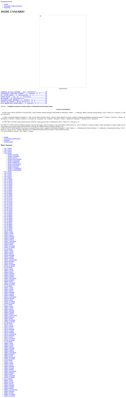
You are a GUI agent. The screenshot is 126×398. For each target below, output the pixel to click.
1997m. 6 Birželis (9, 332)
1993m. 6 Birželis (9, 258)
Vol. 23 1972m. (8, 199)
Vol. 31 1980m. (8, 212)
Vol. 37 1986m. (8, 221)
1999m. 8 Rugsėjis (9, 372)
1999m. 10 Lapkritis (9, 375)
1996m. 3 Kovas (8, 309)
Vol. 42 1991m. (8, 229)
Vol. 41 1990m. (8, 227)
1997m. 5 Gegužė (9, 331)
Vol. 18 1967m (8, 191)
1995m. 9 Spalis (8, 300)
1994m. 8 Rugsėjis (9, 280)
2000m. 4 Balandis (9, 385)
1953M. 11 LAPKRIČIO (14, 168)
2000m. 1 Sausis (8, 380)
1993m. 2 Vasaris (8, 252)
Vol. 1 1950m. (8, 148)
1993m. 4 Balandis (9, 255)
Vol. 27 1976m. (8, 205)
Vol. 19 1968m (8, 193)
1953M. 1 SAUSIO (13, 154)
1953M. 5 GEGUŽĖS (14, 161)
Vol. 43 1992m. (8, 230)
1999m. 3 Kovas (8, 365)
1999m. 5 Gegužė (9, 368)
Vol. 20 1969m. (8, 195)
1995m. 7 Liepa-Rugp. (10, 297)
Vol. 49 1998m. (8, 341)
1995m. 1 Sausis (8, 287)
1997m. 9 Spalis (8, 337)
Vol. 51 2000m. (8, 379)
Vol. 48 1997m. (8, 323)
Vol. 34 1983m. (8, 216)
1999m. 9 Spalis (8, 374)
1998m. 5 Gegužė (9, 349)
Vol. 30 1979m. (8, 210)
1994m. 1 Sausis (8, 269)
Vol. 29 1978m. (8, 208)
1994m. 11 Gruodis (9, 284)
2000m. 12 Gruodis (9, 396)
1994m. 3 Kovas (8, 272)
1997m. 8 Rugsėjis (9, 335)
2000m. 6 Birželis (9, 388)
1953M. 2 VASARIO (13, 156)
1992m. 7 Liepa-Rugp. (10, 241)
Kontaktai (6, 140)
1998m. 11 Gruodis (9, 358)
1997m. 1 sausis (8, 324)
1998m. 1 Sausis (8, 343)
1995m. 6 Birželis (9, 295)
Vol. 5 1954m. (8, 171)
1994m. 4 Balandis (9, 273)
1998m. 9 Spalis (8, 355)
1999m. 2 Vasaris (8, 363)
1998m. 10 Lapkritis (9, 357)
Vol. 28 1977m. (8, 207)
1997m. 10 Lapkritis (9, 338)
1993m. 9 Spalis (8, 263)
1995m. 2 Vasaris (8, 289)
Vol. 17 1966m (8, 190)
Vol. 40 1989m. (8, 225)
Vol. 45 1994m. (8, 267)
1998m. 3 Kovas (8, 346)
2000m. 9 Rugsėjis (9, 391)
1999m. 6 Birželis (9, 369)
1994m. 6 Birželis (9, 276)
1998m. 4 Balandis (9, 348)
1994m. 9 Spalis (8, 281)
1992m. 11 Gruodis (9, 247)
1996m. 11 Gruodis (9, 321)
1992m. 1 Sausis (8, 232)
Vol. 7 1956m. (8, 174)
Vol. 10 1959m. (8, 179)
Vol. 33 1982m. (8, 215)
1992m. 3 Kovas (8, 235)
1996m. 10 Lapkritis (9, 320)
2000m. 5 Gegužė (9, 386)
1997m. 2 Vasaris (8, 326)
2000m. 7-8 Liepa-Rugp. (11, 389)
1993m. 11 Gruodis (9, 266)
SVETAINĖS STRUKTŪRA (12, 138)
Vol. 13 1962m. (8, 184)
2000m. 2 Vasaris (8, 382)
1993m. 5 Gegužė (9, 256)
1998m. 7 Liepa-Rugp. (10, 352)
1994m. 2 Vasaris (8, 270)
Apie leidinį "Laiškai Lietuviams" (13, 6)
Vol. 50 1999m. (8, 360)
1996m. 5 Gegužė (9, 312)
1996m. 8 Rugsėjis (9, 317)
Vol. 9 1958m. (8, 178)
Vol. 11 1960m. (8, 181)
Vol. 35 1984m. (8, 218)
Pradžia (6, 4)
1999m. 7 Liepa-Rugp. (10, 371)
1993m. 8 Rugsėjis (9, 261)
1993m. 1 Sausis (8, 250)
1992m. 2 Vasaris (8, 233)
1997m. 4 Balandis (9, 329)
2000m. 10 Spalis (9, 392)
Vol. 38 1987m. (8, 222)
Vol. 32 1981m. (8, 213)
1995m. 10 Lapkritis (9, 301)
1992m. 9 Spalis (8, 244)
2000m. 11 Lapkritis (9, 394)
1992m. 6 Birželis (9, 239)
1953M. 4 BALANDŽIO (14, 159)
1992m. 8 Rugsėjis (9, 242)
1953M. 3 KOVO (12, 157)
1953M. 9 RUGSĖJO (13, 165)
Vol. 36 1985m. (8, 219)
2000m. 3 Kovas (8, 383)
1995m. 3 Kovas (8, 290)
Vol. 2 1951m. (8, 150)
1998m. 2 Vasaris (8, 345)
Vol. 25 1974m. (8, 202)
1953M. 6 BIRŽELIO (14, 162)
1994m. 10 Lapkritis (9, 283)
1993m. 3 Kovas (8, 253)
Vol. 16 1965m (8, 188)
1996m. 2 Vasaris (8, 307)
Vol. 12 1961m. (8, 182)
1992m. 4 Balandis (9, 236)
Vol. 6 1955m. (8, 173)
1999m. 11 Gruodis (9, 377)
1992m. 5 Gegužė (9, 238)
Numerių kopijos (8, 142)
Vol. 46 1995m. (8, 286)
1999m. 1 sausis (8, 362)
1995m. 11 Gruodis (9, 303)
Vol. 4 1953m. (8, 153)
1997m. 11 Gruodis (9, 340)
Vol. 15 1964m (8, 187)
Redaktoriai (7, 7)
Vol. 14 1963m (8, 185)
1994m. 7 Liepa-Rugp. (10, 278)
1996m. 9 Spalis (8, 318)
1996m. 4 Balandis (9, 310)
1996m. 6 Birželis (9, 314)
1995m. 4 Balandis (9, 292)
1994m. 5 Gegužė (9, 275)
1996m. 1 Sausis (8, 306)
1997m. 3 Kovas (8, 328)
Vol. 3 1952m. (8, 151)
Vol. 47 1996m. (8, 304)
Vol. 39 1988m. (8, 224)
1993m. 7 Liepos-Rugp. (10, 259)
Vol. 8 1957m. (8, 176)
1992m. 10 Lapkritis (9, 246)
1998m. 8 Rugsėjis (9, 354)
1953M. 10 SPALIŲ (13, 167)
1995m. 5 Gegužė (9, 293)
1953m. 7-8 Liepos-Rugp (14, 164)
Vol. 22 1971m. (8, 198)
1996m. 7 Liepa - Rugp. (10, 315)
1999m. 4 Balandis (9, 366)
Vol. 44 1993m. (8, 249)
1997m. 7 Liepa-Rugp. (10, 334)
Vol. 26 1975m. (8, 204)
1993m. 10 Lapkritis (9, 264)
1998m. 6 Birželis (9, 351)
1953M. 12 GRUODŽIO (14, 170)
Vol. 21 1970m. (8, 196)
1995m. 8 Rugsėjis (9, 298)
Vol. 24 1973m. (8, 201)
